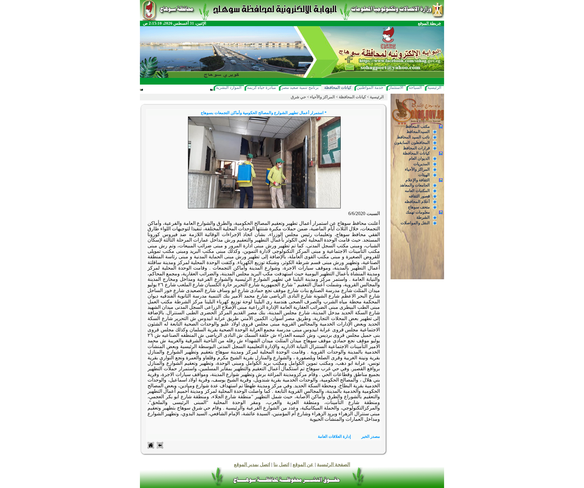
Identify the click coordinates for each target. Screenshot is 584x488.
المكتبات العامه (417, 190)
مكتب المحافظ (417, 126)
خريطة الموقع (429, 23)
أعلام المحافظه (417, 201)
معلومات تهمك (418, 212)
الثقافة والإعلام (417, 180)
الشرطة (423, 217)
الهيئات (424, 175)
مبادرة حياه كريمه (261, 87)
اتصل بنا (281, 464)
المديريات (421, 164)
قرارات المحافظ (416, 148)
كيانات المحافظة (337, 87)
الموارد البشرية (229, 87)
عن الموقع (303, 464)
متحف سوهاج (419, 207)
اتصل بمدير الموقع (252, 464)
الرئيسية (434, 87)
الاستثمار (396, 87)
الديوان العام (419, 158)
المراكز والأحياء (417, 169)
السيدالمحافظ (418, 131)
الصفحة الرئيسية (333, 464)
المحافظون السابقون (412, 142)
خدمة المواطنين (370, 87)
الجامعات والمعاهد (415, 185)
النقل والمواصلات (415, 223)
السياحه (415, 87)
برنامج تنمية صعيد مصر (300, 87)
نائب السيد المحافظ (413, 137)
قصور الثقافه (419, 196)
